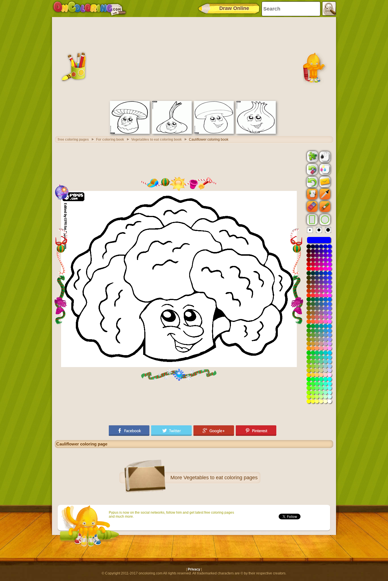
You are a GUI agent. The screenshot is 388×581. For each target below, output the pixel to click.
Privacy (194, 569)
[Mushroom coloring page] (130, 133)
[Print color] (324, 169)
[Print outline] (324, 156)
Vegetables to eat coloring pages (220, 477)
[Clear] (311, 169)
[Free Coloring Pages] (89, 8)
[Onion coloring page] (256, 133)
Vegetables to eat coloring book (156, 139)
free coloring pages (73, 139)
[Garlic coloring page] (172, 133)
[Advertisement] (194, 58)
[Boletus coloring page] (214, 133)
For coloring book (110, 139)
